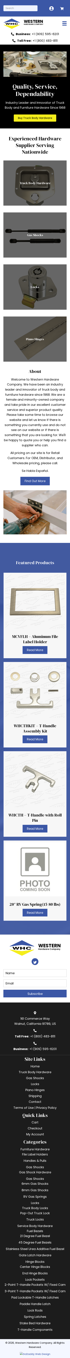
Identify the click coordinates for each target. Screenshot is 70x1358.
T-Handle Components (35, 1330)
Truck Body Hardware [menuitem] (35, 1072)
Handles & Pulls (35, 1161)
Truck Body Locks (35, 1208)
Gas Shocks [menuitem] (35, 1078)
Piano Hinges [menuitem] (35, 1090)
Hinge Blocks (35, 1262)
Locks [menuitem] (35, 1084)
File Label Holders (35, 1154)
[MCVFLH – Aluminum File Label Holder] (35, 615)
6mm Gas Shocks (35, 1184)
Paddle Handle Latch (35, 1304)
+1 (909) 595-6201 (43, 1049)
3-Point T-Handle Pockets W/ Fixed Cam (35, 1291)
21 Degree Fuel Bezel (35, 1236)
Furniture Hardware (35, 1149)
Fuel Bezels (35, 1231)
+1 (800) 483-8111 (42, 1036)
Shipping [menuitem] (35, 1096)
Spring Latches (35, 1317)
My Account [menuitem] (35, 1134)
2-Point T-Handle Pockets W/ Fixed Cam (35, 1285)
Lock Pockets (35, 1279)
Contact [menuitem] (35, 1102)
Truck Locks (35, 1219)
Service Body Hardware (35, 1226)
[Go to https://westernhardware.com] (28, 23)
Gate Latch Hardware (35, 1255)
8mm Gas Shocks (35, 1190)
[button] (35, 118)
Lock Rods (35, 1310)
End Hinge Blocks (35, 1273)
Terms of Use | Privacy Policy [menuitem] (35, 1108)
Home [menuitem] (35, 1066)
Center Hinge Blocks (35, 1267)
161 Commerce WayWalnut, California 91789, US (35, 1021)
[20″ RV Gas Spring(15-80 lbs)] (35, 880)
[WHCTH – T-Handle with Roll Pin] (35, 794)
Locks (35, 1203)
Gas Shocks (35, 1167)
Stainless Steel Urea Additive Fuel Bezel (35, 1249)
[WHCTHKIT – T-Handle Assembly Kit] (35, 704)
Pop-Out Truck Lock (35, 1213)
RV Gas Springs (35, 1196)
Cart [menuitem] (35, 1122)
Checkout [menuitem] (35, 1128)
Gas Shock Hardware (35, 1172)
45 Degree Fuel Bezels (35, 1242)
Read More (35, 650)
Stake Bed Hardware (35, 1323)
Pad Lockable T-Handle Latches (35, 1297)
